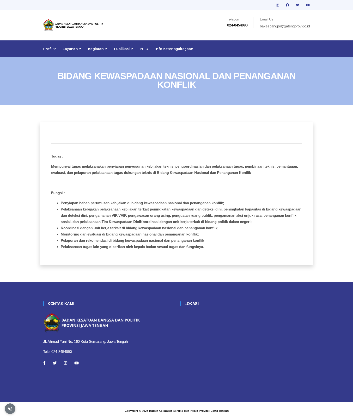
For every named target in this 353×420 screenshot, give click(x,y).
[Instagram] (65, 363)
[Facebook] (44, 363)
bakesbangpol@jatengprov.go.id (285, 26)
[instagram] (278, 5)
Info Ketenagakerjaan (174, 49)
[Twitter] (55, 363)
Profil (48, 49)
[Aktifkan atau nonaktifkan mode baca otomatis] (10, 408)
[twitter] (298, 5)
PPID (144, 49)
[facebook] (288, 5)
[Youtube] (76, 363)
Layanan (71, 49)
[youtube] (308, 5)
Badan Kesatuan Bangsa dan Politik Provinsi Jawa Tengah (189, 411)
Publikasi (122, 49)
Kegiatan (96, 49)
